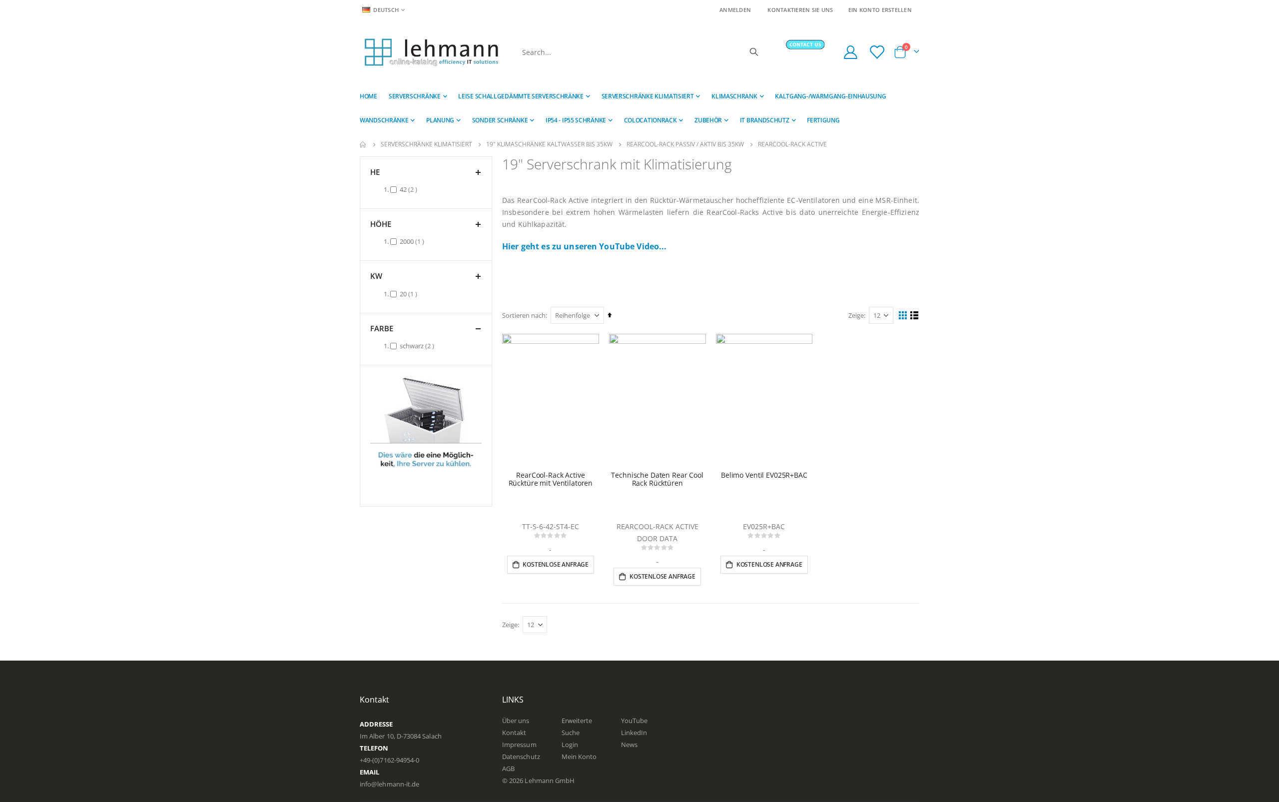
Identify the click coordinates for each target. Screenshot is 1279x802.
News (629, 744)
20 (410, 293)
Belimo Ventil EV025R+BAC (764, 475)
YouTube (634, 720)
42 (410, 189)
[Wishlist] (877, 52)
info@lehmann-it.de (389, 784)
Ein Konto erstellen (880, 9)
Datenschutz (521, 756)
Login (570, 744)
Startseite (363, 144)
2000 (413, 241)
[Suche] (753, 52)
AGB (508, 768)
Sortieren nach (524, 315)
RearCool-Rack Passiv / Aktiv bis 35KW (685, 144)
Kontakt (514, 732)
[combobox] (639, 52)
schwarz (418, 345)
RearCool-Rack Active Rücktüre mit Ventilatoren (551, 479)
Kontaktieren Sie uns (800, 9)
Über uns (516, 720)
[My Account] (850, 52)
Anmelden (735, 9)
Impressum (519, 744)
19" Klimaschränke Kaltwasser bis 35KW (549, 144)
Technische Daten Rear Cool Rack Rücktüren (657, 479)
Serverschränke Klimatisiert (426, 144)
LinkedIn (634, 732)
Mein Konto (579, 756)
